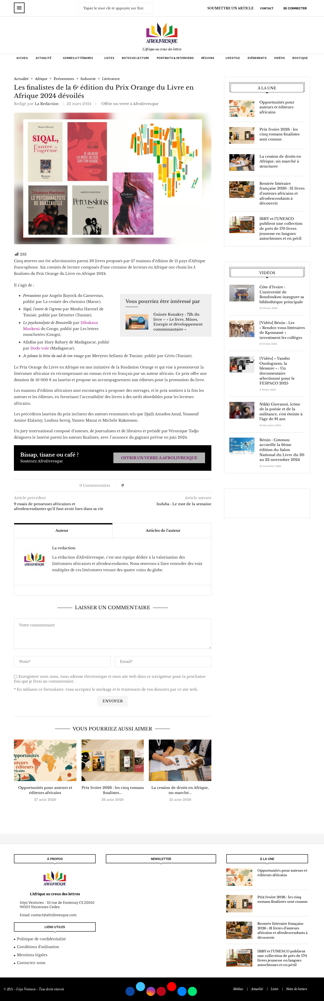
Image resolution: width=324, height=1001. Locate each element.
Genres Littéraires (78, 58)
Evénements (257, 58)
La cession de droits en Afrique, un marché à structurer (280, 161)
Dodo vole (39, 348)
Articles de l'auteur (163, 530)
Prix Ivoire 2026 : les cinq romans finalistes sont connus (279, 134)
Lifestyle (233, 58)
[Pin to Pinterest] (137, 485)
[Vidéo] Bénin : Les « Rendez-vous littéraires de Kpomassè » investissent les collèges (282, 330)
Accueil (22, 58)
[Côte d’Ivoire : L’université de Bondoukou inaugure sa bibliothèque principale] (241, 293)
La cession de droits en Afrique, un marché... (180, 790)
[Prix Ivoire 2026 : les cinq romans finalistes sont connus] (113, 760)
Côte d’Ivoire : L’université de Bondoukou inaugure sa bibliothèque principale (281, 294)
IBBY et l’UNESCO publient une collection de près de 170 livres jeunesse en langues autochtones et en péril (280, 228)
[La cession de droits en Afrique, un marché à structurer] (180, 760)
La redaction (47, 103)
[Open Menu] (19, 8)
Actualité (43, 58)
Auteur (61, 530)
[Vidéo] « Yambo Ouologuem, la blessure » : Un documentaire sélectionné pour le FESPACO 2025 (277, 370)
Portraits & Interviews (175, 58)
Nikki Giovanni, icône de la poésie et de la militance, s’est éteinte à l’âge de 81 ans (280, 411)
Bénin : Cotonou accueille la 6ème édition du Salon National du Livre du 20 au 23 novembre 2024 (281, 450)
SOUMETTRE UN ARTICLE (230, 8)
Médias (238, 989)
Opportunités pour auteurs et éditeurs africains (45, 790)
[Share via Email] (143, 485)
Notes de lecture (135, 58)
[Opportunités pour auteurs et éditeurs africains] (45, 760)
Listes (109, 58)
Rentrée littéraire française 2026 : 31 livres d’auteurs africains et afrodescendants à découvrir (282, 193)
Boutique (300, 58)
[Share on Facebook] (130, 485)
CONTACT (267, 8)
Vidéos (279, 58)
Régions (207, 58)
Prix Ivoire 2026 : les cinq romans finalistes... (113, 790)
